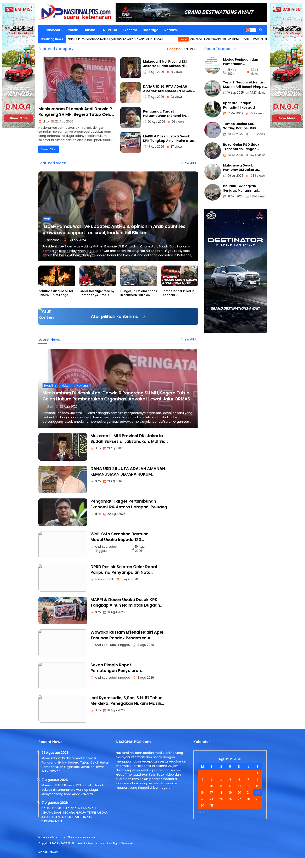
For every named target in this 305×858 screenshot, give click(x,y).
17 (211, 792)
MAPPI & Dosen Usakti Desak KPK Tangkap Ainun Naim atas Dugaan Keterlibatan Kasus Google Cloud (125, 605)
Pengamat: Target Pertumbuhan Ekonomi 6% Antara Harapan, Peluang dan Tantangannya (128, 506)
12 (230, 786)
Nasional (52, 30)
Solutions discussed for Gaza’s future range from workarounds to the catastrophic (56, 297)
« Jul (201, 812)
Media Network (48, 852)
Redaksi (171, 30)
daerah (156, 39)
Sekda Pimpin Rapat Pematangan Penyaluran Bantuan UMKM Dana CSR (116, 670)
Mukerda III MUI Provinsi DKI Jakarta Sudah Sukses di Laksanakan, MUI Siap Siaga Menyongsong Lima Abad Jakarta (129, 444)
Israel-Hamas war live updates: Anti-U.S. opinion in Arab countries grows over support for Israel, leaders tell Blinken (114, 229)
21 (248, 792)
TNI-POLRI (109, 30)
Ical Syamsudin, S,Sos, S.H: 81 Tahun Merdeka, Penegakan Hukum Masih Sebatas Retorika (126, 703)
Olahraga (151, 30)
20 (239, 792)
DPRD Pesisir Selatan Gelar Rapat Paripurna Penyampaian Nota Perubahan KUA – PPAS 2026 (123, 572)
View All (47, 149)
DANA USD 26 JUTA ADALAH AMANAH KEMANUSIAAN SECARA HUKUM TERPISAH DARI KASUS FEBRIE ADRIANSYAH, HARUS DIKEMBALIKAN (127, 477)
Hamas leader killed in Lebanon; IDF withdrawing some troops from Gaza (177, 297)
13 (239, 786)
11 (221, 786)
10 (211, 786)
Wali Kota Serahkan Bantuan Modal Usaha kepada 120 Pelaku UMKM (119, 539)
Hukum (89, 30)
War (47, 219)
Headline (174, 49)
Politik (73, 30)
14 (248, 786)
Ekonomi (130, 30)
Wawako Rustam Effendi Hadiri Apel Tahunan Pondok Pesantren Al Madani (126, 637)
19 (230, 792)
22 (257, 792)
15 (257, 786)
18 (221, 792)
